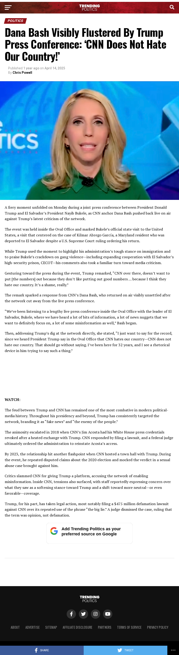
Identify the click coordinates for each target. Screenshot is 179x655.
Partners (104, 627)
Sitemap (51, 627)
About (15, 627)
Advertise (32, 627)
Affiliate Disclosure (77, 627)
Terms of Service (129, 627)
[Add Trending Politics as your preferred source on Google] (89, 542)
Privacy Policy (157, 627)
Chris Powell (22, 72)
